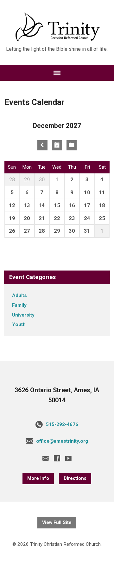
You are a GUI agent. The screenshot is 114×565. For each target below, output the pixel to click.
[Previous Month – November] (42, 145)
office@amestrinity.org (62, 441)
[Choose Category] (71, 145)
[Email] (45, 458)
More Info (38, 478)
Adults (19, 295)
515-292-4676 (62, 424)
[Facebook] (57, 458)
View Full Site (57, 522)
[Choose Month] (57, 145)
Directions (75, 478)
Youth (19, 324)
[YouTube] (68, 458)
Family (19, 305)
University (23, 315)
